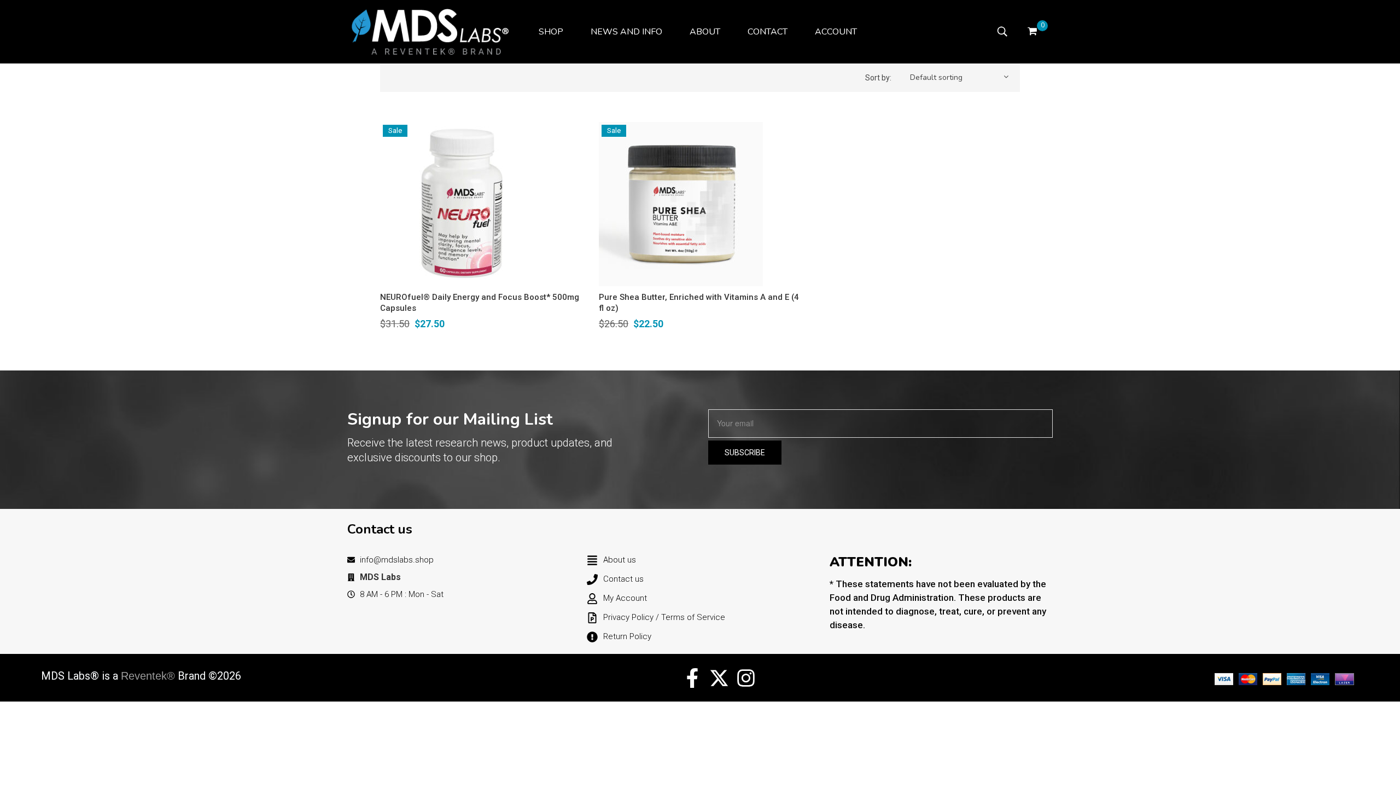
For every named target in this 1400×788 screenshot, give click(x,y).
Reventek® (148, 676)
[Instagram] (746, 678)
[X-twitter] (719, 678)
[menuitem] (551, 32)
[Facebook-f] (692, 678)
